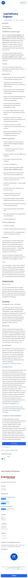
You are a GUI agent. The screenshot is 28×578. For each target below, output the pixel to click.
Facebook (7, 450)
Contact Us (3, 519)
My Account (4, 537)
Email (16, 450)
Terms (22, 569)
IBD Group (19, 566)
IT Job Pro (13, 566)
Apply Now (14, 443)
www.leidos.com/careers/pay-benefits (11, 363)
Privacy (18, 569)
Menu (24, 2)
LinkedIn (13, 450)
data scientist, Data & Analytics (8, 497)
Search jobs (3, 526)
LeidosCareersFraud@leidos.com (10, 403)
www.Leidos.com (17, 342)
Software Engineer (5, 501)
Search (14, 575)
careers (3, 518)
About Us (3, 517)
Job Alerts (3, 527)
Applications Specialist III (6, 506)
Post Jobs (4, 535)
